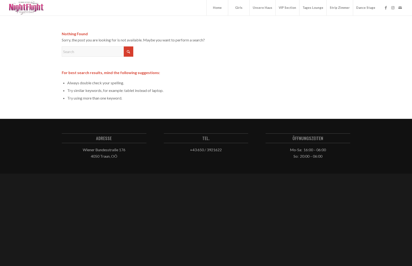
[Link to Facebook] (385, 7)
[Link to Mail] (400, 7)
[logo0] (26, 7)
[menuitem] (217, 7)
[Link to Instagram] (393, 7)
